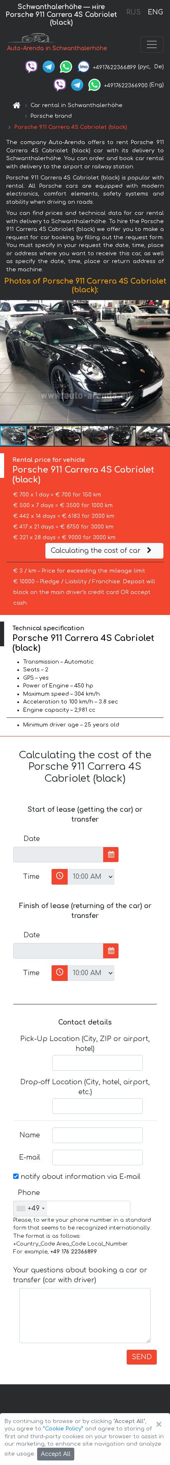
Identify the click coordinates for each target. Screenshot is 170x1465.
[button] (40, 436)
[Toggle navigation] (151, 44)
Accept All (56, 1454)
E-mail (29, 1157)
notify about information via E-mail (79, 1177)
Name (29, 1135)
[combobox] (30, 1208)
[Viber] (31, 67)
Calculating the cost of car (97, 550)
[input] (58, 854)
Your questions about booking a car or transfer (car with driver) (80, 1275)
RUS (133, 12)
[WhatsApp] (66, 67)
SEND (142, 1357)
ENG (155, 12)
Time (31, 876)
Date (32, 839)
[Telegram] (49, 67)
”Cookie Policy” (63, 1429)
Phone (29, 1193)
